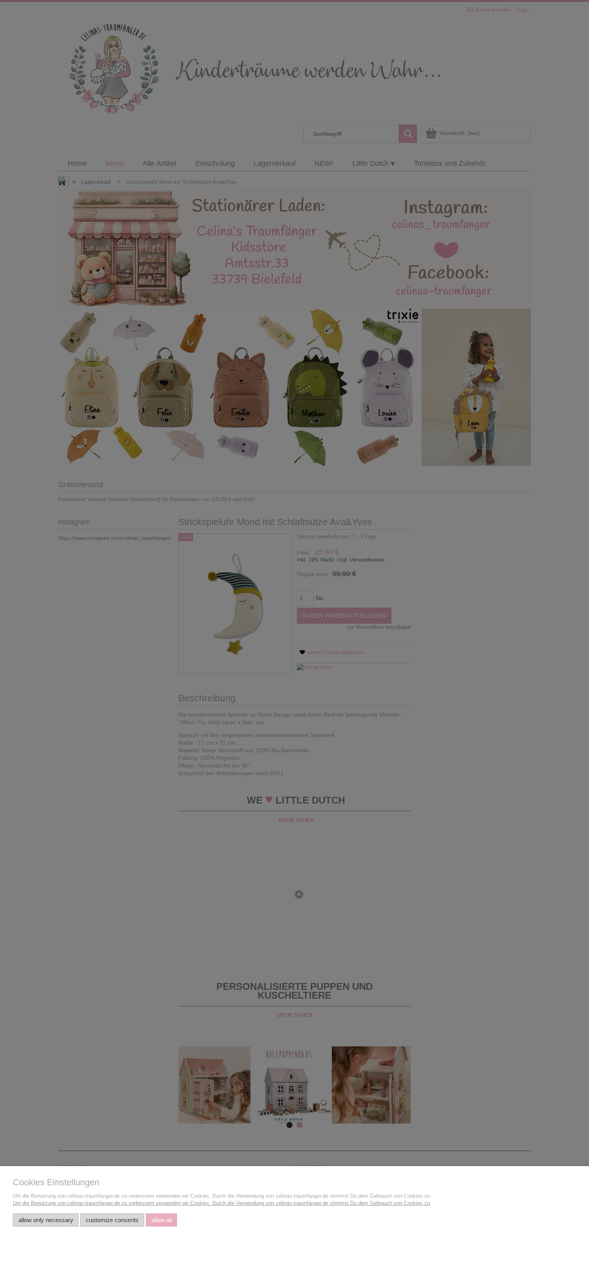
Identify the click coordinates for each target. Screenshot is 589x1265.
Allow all (161, 1220)
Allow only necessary (45, 1220)
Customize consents (112, 1220)
